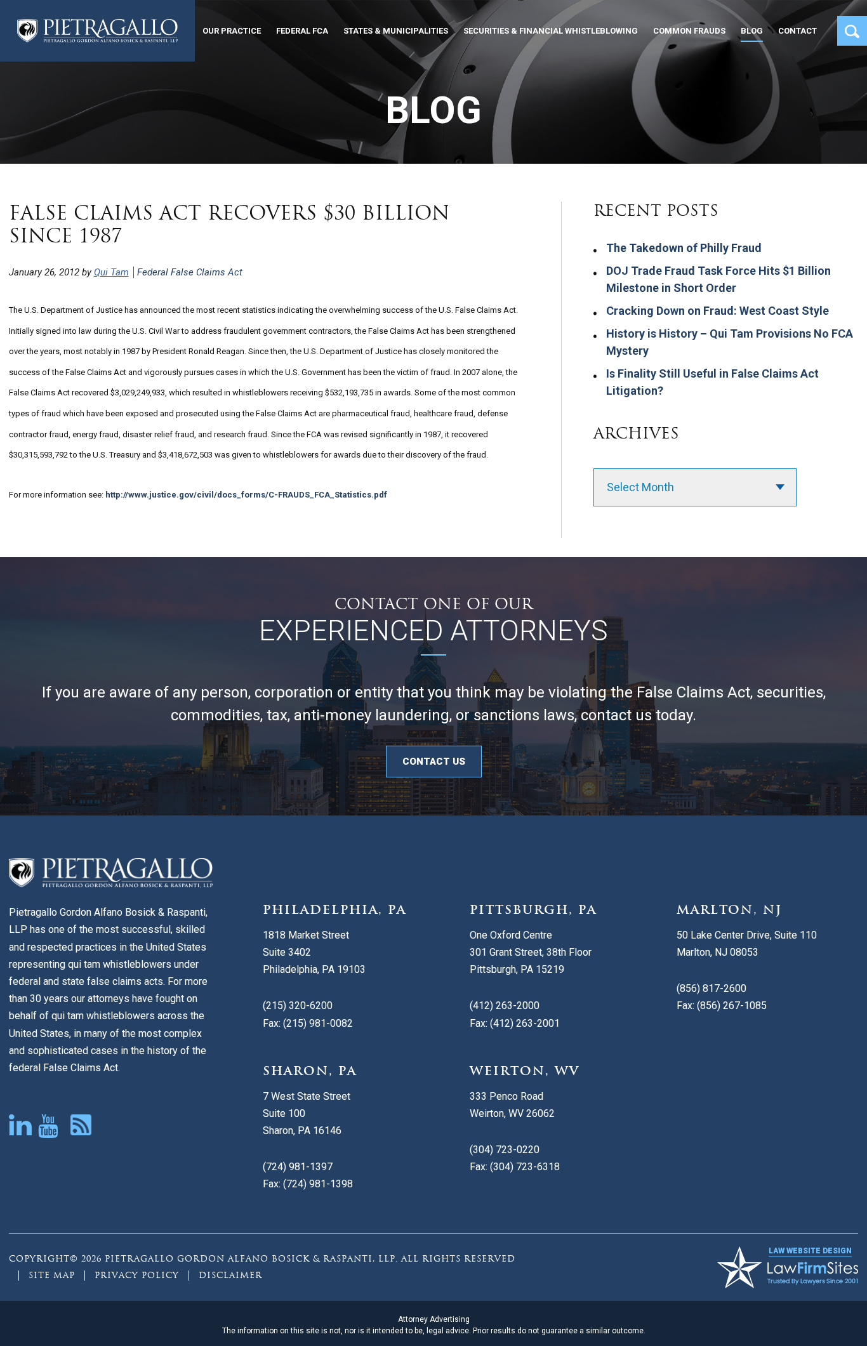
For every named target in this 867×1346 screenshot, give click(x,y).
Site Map (52, 1275)
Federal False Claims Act (189, 272)
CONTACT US (433, 761)
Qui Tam (111, 272)
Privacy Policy (137, 1275)
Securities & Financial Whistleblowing (550, 31)
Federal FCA (302, 31)
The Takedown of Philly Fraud (684, 247)
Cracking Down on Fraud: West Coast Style (717, 310)
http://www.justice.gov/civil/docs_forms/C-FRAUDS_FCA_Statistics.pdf (246, 494)
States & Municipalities (395, 31)
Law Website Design (810, 1250)
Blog (752, 31)
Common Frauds (689, 31)
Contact (797, 31)
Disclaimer (230, 1275)
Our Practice (231, 31)
